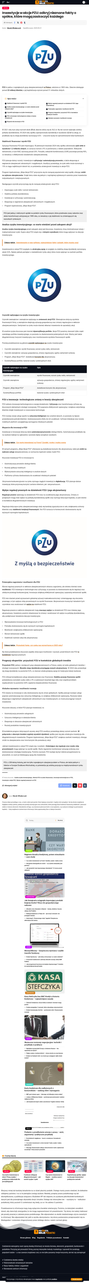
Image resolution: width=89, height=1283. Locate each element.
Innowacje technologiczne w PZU (63, 777)
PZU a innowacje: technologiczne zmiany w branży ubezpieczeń (20, 117)
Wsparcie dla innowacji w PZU (15, 121)
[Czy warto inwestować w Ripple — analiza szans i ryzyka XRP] (55, 1166)
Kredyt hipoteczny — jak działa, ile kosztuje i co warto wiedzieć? (44, 957)
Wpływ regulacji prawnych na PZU (26, 780)
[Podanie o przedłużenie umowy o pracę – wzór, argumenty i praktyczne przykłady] (44, 1117)
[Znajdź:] (42, 820)
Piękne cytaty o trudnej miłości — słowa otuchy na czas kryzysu (44, 1053)
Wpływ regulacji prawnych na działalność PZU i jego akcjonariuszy (62, 104)
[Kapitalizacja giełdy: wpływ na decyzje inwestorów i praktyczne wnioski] (77, 1166)
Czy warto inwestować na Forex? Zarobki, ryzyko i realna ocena (44, 861)
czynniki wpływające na (37, 343)
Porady (28, 850)
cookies (54, 1279)
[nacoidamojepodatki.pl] (44, 2)
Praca (28, 1128)
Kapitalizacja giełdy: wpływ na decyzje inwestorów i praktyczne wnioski (76, 1177)
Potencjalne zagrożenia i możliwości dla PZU (61, 109)
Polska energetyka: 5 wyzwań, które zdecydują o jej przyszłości (44, 1007)
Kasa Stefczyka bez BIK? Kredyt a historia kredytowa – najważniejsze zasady (41, 997)
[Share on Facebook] (14, 22)
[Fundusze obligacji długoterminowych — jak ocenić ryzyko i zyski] (33, 1166)
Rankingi (29, 1084)
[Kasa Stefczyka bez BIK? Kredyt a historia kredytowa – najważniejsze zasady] (44, 981)
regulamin (38, 1279)
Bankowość (30, 992)
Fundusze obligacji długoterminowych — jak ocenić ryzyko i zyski (32, 1177)
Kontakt (66, 1238)
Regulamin (41, 1238)
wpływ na (30, 604)
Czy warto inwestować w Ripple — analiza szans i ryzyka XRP (54, 1177)
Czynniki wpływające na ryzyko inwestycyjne (20, 112)
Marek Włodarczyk (14, 28)
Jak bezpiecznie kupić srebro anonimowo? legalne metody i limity (45, 1102)
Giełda (5, 8)
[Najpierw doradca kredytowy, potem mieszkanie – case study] (44, 839)
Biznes (28, 947)
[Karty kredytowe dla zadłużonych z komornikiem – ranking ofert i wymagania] (44, 1073)
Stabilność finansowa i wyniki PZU (17, 103)
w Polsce (47, 87)
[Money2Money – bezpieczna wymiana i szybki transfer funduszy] (44, 936)
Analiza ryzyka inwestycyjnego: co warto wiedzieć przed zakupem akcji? (22, 108)
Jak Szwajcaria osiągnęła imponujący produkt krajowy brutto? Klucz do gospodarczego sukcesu (43, 902)
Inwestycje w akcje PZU (9, 780)
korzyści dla (39, 357)
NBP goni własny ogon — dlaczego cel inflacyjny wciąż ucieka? (44, 1094)
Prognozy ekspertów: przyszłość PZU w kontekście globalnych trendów (62, 113)
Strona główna (25, 1238)
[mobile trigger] (4, 2)
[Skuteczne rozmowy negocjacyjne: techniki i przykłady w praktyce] (44, 1027)
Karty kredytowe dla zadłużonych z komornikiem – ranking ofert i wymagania (41, 1089)
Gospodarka (30, 896)
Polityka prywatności (54, 1238)
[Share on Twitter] (17, 22)
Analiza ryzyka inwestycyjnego (23, 777)
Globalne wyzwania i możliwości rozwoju (60, 118)
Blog (33, 1238)
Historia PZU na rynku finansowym (43, 777)
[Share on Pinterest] (21, 22)
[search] (79, 2)
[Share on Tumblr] (24, 22)
